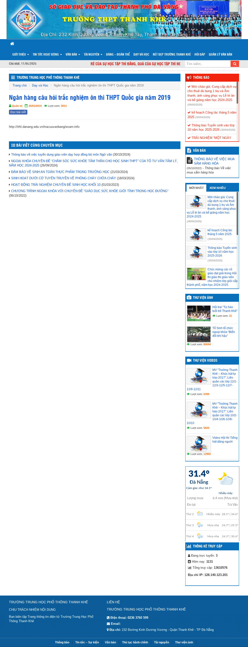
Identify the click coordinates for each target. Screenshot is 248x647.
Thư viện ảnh (203, 298)
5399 (206, 394)
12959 (207, 454)
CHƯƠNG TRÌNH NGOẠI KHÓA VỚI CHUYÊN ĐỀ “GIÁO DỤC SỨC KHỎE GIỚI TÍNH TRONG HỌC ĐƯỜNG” (89, 191)
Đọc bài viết (18, 112)
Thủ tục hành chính (135, 642)
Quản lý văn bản (220, 54)
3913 (64, 105)
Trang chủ (20, 85)
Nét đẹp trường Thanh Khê (172, 54)
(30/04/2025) (202, 117)
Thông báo (201, 77)
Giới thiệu (19, 54)
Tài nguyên (92, 54)
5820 (206, 427)
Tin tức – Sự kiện (87, 642)
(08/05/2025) (194, 104)
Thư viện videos (205, 360)
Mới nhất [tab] (196, 188)
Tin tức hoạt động (46, 54)
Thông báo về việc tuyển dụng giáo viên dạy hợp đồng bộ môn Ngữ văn (61, 154)
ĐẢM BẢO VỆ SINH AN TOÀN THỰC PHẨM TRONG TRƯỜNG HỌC (60, 172)
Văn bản (72, 54)
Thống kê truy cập (207, 546)
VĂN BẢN (199, 150)
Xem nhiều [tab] (217, 188)
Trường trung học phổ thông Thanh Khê (48, 77)
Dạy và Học (141, 54)
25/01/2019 (35, 105)
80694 (207, 344)
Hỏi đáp (199, 54)
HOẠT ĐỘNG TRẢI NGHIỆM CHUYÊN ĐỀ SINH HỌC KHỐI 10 (56, 185)
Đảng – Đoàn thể (118, 54)
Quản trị (17, 105)
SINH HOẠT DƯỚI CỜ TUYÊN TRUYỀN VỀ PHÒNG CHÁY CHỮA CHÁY (63, 178)
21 (230, 315)
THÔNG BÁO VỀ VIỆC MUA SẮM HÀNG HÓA (214, 161)
